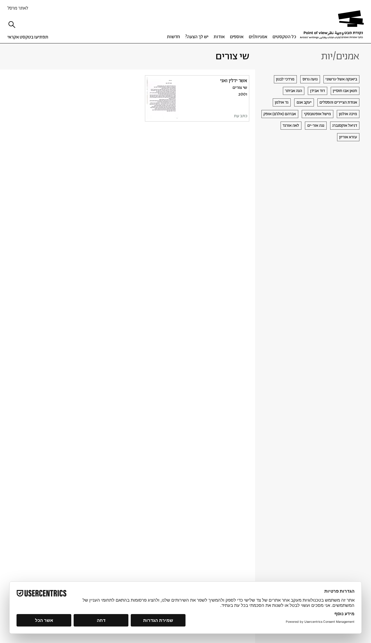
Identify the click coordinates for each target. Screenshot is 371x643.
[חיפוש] (13, 24)
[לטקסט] (197, 98)
